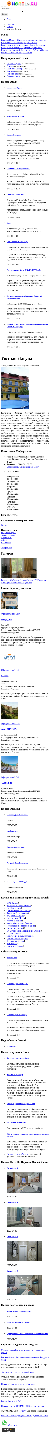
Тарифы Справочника (31, 47)
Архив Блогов (14, 47)
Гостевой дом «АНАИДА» (17, 882)
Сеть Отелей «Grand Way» (17, 242)
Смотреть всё (6, 548)
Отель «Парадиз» (14, 135)
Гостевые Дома (14, 63)
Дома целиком (13, 76)
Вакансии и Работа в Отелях (34, 50)
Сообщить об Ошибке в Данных (16, 582)
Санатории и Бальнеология (19, 936)
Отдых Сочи (13, 933)
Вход (9, 19)
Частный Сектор (14, 68)
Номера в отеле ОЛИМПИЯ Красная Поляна (22, 1406)
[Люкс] (19, 577)
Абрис (4, 540)
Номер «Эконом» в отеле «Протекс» (18, 1384)
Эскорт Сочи (12, 958)
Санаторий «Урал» (14, 88)
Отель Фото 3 (12, 1271)
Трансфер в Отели (15, 941)
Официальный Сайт (29, 467)
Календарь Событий (10, 50)
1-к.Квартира (12, 831)
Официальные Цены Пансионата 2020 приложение (27, 1334)
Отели (10, 66)
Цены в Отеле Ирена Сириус (18, 1322)
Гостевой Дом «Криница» (17, 1015)
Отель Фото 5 (12, 1202)
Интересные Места (16, 918)
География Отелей (28, 42)
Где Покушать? (14, 908)
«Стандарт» (11, 1046)
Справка (21, 40)
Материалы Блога (27, 45)
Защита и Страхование (17, 913)
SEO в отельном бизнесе (16, 1122)
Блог (16, 45)
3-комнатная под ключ (16, 847)
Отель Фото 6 (12, 1168)
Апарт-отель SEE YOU (16, 116)
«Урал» (4, 675)
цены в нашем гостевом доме (19, 1311)
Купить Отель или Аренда (19, 923)
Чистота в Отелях (15, 946)
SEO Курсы (12, 903)
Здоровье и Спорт (15, 915)
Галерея (5, 580)
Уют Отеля (12, 943)
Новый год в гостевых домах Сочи (21, 1104)
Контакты (27, 52)
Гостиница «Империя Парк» (18, 168)
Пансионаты (13, 74)
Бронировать (13, 467)
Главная (10, 24)
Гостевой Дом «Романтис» (17, 815)
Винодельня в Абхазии (17, 1154)
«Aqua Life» (7, 783)
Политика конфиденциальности (16, 1415)
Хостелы (11, 71)
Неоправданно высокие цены (21, 926)
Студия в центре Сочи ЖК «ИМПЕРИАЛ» (24, 270)
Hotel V (22, 1411)
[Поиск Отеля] (2, 6)
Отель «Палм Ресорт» (16, 194)
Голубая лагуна (8, 532)
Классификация (14, 920)
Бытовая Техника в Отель (19, 905)
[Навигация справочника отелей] (5, 6)
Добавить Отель (40, 1415)
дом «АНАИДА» (9, 729)
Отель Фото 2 (12, 1237)
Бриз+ (9, 223)
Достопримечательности (18, 910)
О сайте (13, 40)
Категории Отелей (10, 42)
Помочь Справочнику (11, 52)
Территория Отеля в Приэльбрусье (17, 1372)
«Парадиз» (6, 619)
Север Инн (6, 537)
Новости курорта (15, 928)
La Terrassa (6, 542)
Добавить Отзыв (18, 580)
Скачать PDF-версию (36, 580)
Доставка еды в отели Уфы (18, 1058)
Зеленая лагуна (8, 535)
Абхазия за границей (15, 1075)
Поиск (4, 14)
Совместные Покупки (17, 938)
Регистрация (7, 45)
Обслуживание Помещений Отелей (24, 931)
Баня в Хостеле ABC (11, 1401)
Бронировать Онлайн (36, 40)
